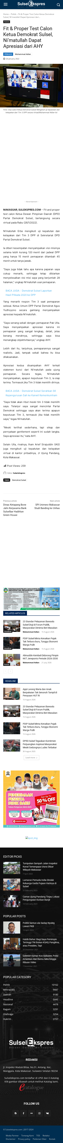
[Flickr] (31, 1113)
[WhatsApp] (21, 486)
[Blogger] (15, 1113)
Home (6, 14)
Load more (30, 757)
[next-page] (10, 671)
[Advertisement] (31, 162)
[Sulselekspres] (5, 473)
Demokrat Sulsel (19, 480)
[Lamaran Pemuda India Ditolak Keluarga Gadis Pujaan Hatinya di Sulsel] (11, 885)
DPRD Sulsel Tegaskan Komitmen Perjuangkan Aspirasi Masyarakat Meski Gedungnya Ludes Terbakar (40, 744)
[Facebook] (6, 486)
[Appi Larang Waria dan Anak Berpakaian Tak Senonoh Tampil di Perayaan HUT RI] (11, 694)
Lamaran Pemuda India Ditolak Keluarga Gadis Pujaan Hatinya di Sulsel (39, 883)
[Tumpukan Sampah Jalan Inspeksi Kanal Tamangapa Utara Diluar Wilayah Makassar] (11, 868)
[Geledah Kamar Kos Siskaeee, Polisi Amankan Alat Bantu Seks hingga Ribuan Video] (11, 960)
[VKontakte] (47, 1113)
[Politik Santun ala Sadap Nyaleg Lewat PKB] (11, 927)
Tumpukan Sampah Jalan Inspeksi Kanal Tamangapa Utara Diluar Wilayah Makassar (40, 866)
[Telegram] (29, 486)
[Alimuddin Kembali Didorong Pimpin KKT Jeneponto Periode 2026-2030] (11, 660)
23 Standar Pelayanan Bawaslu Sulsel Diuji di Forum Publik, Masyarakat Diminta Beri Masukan (40, 624)
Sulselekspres (19, 473)
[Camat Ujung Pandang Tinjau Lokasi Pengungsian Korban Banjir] (11, 901)
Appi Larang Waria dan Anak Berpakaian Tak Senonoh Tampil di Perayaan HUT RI (40, 692)
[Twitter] (14, 486)
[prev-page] (5, 671)
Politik (13, 14)
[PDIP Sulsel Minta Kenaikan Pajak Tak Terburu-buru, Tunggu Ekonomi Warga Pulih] (11, 643)
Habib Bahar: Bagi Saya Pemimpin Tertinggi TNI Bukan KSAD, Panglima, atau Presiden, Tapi (41, 942)
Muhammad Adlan (23, 54)
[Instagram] (39, 1113)
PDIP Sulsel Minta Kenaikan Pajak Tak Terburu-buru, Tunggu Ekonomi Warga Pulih (40, 641)
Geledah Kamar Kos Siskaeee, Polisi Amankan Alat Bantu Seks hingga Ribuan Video (40, 958)
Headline (7, 631)
